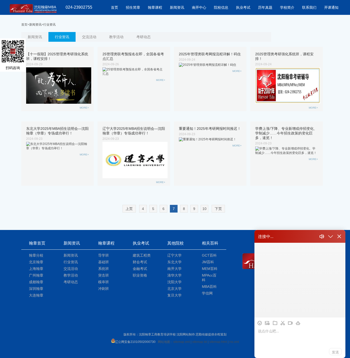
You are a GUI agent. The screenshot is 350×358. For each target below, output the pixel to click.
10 (204, 209)
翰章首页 (37, 243)
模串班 (103, 282)
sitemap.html (218, 342)
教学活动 (116, 37)
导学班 (103, 255)
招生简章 (133, 7)
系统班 (103, 269)
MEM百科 (210, 269)
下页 (218, 209)
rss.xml (234, 342)
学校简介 (287, 7)
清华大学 (174, 275)
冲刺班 (103, 289)
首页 (114, 7)
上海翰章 (36, 269)
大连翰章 (36, 295)
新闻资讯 (177, 7)
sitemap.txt (199, 342)
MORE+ (84, 107)
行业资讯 (49, 24)
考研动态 (143, 37)
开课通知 (331, 7)
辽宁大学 (174, 255)
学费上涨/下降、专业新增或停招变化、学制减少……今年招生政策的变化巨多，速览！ (286, 133)
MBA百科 (209, 287)
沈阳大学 (174, 282)
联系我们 (309, 7)
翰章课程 (155, 7)
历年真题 (265, 7)
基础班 (103, 262)
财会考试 (140, 262)
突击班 (103, 275)
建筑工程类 (142, 255)
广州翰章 (36, 275)
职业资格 (140, 275)
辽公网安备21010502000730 (135, 342)
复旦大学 (174, 295)
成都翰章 (36, 282)
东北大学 (174, 262)
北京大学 (174, 289)
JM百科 (208, 262)
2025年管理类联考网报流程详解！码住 (210, 54)
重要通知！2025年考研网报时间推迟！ (210, 129)
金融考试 (140, 269)
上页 (129, 209)
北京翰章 (36, 262)
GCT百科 (209, 255)
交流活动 (89, 37)
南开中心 (199, 7)
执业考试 (243, 7)
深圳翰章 (36, 289)
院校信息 (221, 7)
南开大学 (174, 269)
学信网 (207, 293)
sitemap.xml (181, 342)
